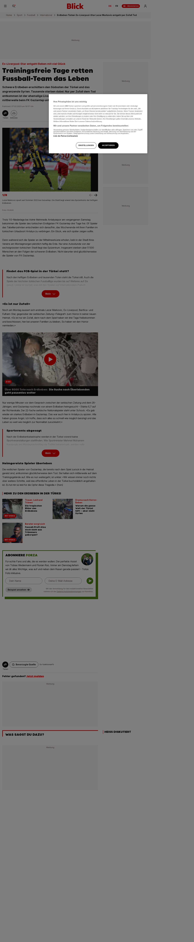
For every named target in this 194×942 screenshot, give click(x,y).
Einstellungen (86, 145)
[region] (98, 123)
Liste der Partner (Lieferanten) (65, 136)
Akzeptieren (108, 145)
